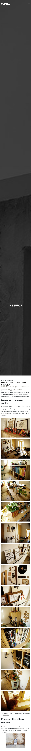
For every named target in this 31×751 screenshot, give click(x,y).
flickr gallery (6, 715)
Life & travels (21, 386)
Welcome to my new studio (13, 383)
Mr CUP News (8, 386)
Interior (16, 386)
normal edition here (19, 728)
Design (13, 386)
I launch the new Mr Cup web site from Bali (18, 390)
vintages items (17, 413)
